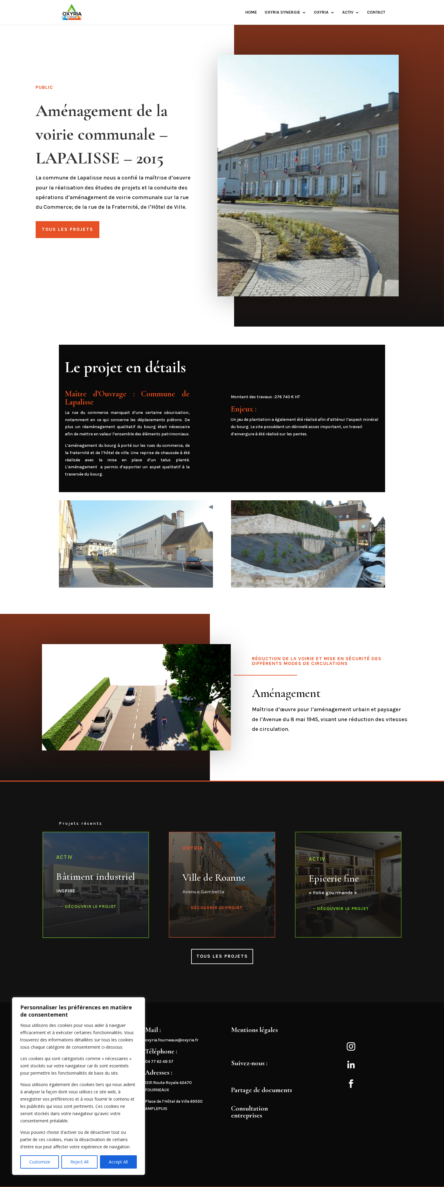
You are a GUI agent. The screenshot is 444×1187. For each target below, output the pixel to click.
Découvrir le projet (91, 906)
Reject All (79, 1162)
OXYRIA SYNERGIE (282, 12)
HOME (251, 12)
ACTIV (347, 12)
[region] (78, 1086)
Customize (39, 1162)
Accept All (118, 1162)
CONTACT (376, 12)
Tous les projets (67, 229)
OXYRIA (321, 12)
